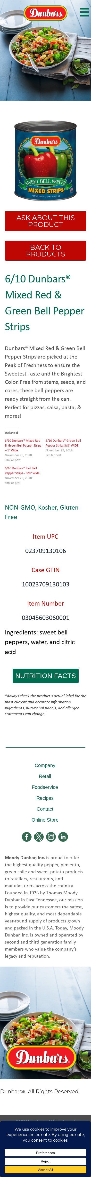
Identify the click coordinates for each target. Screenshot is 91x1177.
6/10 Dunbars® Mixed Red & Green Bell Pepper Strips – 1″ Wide (23, 445)
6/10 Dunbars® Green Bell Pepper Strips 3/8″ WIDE (63, 443)
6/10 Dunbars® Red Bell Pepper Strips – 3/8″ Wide (22, 470)
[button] (46, 676)
